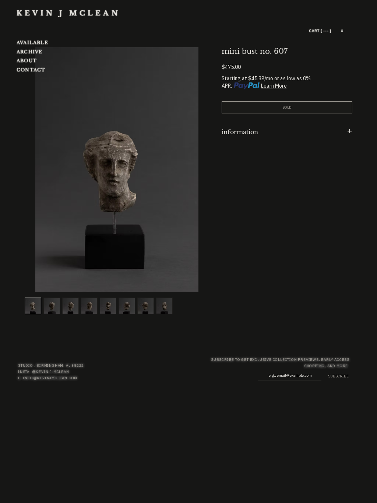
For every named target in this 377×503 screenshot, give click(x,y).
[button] (342, 31)
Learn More (274, 85)
